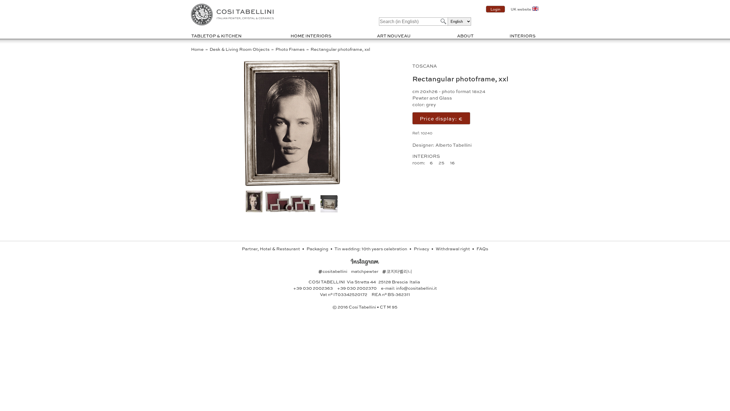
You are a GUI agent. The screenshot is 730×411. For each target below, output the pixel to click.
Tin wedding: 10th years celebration (371, 248)
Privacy (422, 248)
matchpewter (365, 271)
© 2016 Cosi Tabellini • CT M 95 (365, 307)
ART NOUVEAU (394, 36)
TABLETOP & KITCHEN (216, 36)
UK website (521, 9)
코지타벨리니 (397, 271)
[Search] (442, 21)
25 (442, 162)
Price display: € (441, 118)
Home (197, 49)
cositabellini (333, 271)
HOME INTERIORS (311, 36)
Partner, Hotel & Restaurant (271, 248)
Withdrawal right (453, 248)
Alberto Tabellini (453, 145)
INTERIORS (523, 36)
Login (495, 9)
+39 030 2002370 (357, 288)
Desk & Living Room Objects (240, 49)
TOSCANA (424, 66)
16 (453, 162)
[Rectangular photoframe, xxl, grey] (290, 210)
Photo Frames (290, 49)
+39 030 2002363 (313, 288)
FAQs (482, 248)
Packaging (318, 248)
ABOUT (465, 36)
